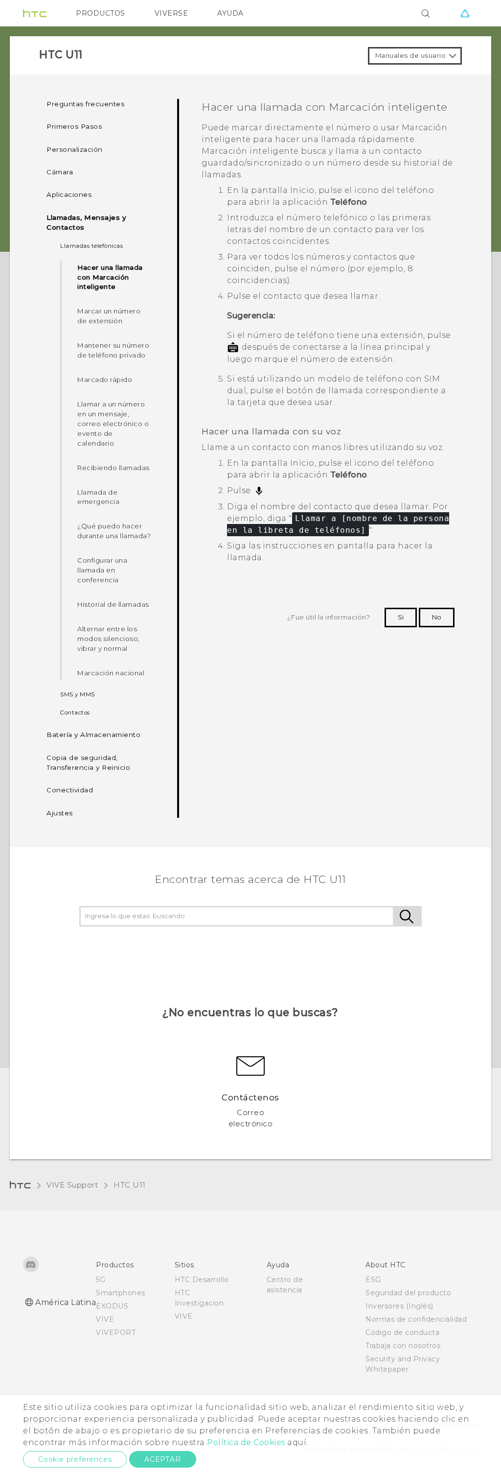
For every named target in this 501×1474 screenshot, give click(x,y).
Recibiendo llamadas (113, 468)
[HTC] (34, 13)
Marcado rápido (104, 379)
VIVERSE (171, 13)
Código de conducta (402, 1332)
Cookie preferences (75, 1459)
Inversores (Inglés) (399, 1306)
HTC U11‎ (130, 1184)
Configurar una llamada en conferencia (102, 570)
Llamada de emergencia (98, 497)
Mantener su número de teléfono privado (113, 350)
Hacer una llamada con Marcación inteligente (110, 277)
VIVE (105, 1319)
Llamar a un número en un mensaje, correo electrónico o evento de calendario (113, 423)
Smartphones (120, 1292)
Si (401, 617)
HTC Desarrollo (202, 1279)
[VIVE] (464, 13)
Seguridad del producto (408, 1292)
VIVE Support (72, 1184)
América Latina (65, 1302)
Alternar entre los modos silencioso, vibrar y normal (108, 638)
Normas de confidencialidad (416, 1319)
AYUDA (230, 13)
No (436, 617)
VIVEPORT (116, 1332)
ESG (373, 1279)
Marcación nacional (110, 673)
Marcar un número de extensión (108, 316)
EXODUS (112, 1306)
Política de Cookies (246, 1442)
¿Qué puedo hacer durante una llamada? (114, 531)
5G (100, 1279)
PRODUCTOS (100, 13)
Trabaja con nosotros (402, 1345)
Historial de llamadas (113, 604)
